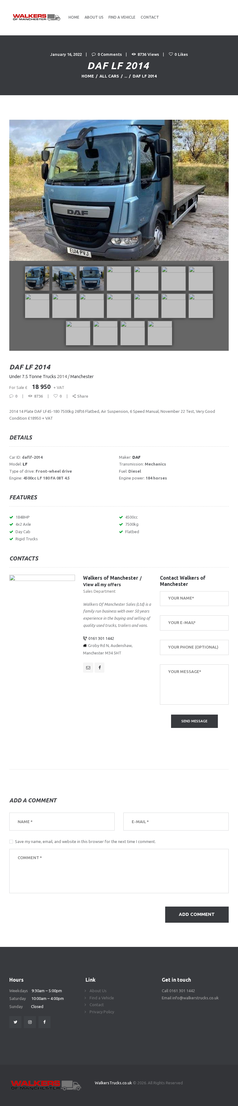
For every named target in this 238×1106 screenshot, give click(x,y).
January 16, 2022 (66, 54)
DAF (136, 457)
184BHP (22, 517)
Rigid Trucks (26, 539)
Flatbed (132, 531)
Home (88, 76)
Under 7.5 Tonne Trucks (32, 376)
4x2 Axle (23, 524)
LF (25, 464)
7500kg (132, 524)
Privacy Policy (102, 1012)
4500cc (131, 517)
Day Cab (22, 531)
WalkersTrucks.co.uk (114, 1083)
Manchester (82, 376)
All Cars (109, 76)
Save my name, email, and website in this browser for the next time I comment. (85, 841)
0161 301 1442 (101, 638)
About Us (98, 990)
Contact (97, 1004)
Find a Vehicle (102, 998)
